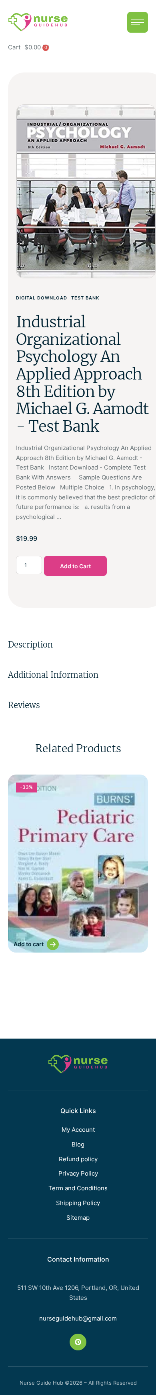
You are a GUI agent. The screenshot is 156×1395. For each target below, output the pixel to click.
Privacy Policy (78, 1173)
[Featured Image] (78, 864)
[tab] (78, 645)
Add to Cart (75, 566)
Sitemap (78, 1217)
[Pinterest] (78, 1342)
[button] (137, 22)
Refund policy (78, 1159)
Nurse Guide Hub (41, 1382)
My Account (78, 1129)
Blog (78, 1144)
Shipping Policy (78, 1203)
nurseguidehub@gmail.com (78, 1318)
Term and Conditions (78, 1188)
